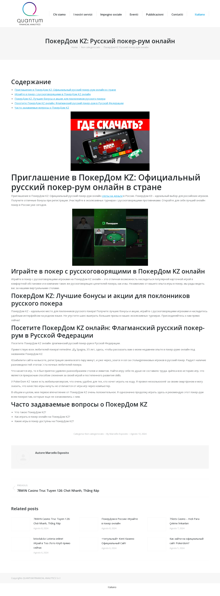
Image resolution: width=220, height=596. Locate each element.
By (117, 433)
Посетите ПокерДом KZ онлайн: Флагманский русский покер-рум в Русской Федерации (69, 103)
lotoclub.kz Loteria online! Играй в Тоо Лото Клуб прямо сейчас (52, 543)
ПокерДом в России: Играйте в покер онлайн (120, 521)
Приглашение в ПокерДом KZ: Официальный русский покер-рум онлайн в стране (65, 89)
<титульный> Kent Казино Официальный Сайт (118, 541)
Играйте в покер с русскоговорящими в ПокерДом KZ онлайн (53, 94)
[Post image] (20, 524)
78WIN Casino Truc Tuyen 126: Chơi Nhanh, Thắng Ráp (52, 521)
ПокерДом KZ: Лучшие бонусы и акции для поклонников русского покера (60, 98)
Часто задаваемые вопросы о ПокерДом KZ (42, 107)
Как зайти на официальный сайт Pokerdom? (187, 541)
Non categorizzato (94, 433)
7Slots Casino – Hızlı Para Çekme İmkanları (184, 521)
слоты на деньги (112, 196)
